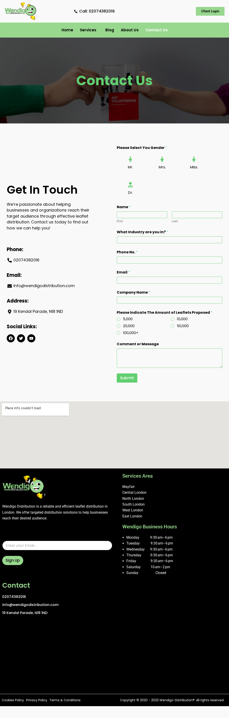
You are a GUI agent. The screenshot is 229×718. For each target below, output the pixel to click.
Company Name (133, 292)
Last (175, 221)
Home (67, 30)
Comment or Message (138, 344)
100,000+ (130, 333)
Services (88, 30)
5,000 (128, 319)
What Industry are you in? (142, 232)
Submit (127, 378)
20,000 (129, 326)
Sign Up (13, 560)
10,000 (182, 319)
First (120, 221)
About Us (130, 30)
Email (123, 272)
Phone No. (127, 252)
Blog (109, 30)
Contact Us (156, 30)
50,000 (183, 326)
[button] (89, 30)
